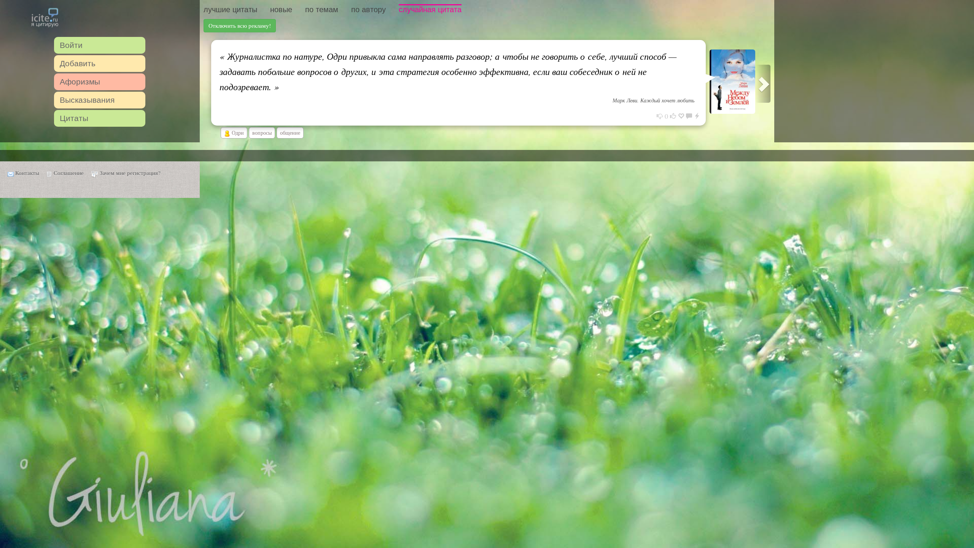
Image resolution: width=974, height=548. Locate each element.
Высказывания (87, 100)
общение (290, 132)
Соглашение (69, 173)
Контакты (27, 173)
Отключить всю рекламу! (239, 25)
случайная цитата (430, 9)
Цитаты (74, 118)
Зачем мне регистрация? (130, 173)
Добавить (77, 63)
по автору (368, 9)
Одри (237, 132)
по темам (321, 9)
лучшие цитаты (230, 9)
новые (281, 9)
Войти (71, 45)
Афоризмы (80, 81)
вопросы (262, 132)
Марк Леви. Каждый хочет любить (653, 100)
